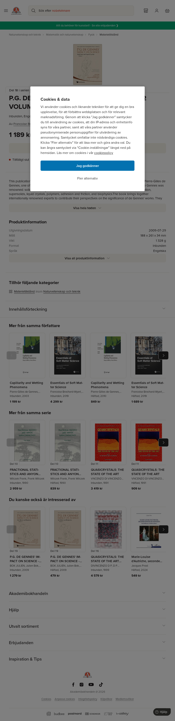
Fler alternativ (87, 178)
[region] (87, 138)
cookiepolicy (103, 152)
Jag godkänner (87, 165)
